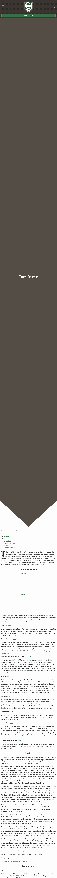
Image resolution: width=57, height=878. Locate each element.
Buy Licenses (28, 15)
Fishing (6, 539)
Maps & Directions (9, 543)
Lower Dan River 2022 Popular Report (15, 861)
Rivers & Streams (9, 531)
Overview (6, 537)
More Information (9, 547)
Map (10, 625)
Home (2, 531)
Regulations (7, 541)
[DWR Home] (28, 6)
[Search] (54, 7)
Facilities (6, 545)
